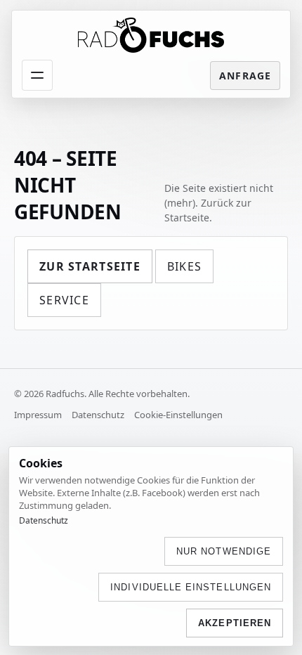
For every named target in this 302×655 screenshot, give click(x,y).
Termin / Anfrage (245, 75)
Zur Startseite (89, 266)
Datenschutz (98, 414)
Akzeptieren (234, 623)
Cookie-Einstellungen (178, 414)
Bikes (184, 266)
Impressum (38, 414)
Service (64, 300)
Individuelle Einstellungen (190, 587)
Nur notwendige (223, 551)
